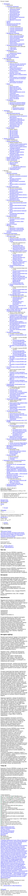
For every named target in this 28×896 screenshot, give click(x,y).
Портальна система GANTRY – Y (15, 476)
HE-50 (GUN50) (14, 133)
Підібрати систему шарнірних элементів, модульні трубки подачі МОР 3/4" (18, 381)
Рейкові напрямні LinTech (13, 158)
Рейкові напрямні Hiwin (13, 141)
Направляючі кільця (15, 41)
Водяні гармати (10, 128)
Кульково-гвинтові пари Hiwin (14, 157)
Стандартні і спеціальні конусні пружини (14, 854)
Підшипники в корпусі (18, 107)
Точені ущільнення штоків (16, 37)
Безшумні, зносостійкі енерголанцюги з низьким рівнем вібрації (18, 74)
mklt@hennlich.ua (9, 547)
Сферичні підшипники (18, 109)
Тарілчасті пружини (12, 224)
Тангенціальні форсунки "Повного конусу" (19, 258)
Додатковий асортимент (13, 57)
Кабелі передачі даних (15, 87)
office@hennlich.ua (17, 885)
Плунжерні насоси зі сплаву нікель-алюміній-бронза (20, 431)
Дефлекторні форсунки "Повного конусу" (18, 263)
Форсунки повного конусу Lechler (18, 250)
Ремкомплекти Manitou (15, 53)
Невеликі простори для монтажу (18, 63)
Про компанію (4, 833)
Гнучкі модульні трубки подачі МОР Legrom (13, 858)
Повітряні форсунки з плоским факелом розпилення (18, 299)
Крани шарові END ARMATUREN (18, 403)
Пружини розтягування (13, 186)
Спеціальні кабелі (14, 97)
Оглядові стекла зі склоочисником (18, 392)
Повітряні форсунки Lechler (17, 294)
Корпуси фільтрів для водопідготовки (15, 453)
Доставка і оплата (5, 829)
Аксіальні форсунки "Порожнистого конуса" (19, 246)
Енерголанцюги (11, 61)
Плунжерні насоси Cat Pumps (17, 425)
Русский (6, 507)
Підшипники (10, 99)
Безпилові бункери (14, 126)
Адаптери (12, 459)
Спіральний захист (14, 169)
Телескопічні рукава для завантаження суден (16, 124)
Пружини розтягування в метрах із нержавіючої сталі (18, 198)
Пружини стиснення (12, 173)
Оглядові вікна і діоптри (16, 390)
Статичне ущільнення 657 (16, 30)
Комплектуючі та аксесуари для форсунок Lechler (18, 306)
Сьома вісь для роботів (12, 477)
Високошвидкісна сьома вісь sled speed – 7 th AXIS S (18, 481)
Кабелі (8, 83)
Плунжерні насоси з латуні (19, 429)
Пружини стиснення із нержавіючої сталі (15, 179)
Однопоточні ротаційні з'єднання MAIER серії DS (19, 341)
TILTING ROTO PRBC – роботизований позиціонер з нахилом (17, 474)
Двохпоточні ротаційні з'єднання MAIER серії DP (19, 354)
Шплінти (9, 225)
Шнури (8, 22)
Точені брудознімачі (15, 38)
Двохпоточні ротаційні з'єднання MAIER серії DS (19, 343)
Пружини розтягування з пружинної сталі (16, 190)
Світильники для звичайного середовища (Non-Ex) (17, 394)
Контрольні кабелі (14, 86)
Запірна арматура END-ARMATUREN (16, 398)
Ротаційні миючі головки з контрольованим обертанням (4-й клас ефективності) (18, 323)
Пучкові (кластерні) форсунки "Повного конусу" (20, 260)
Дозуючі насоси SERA (12, 411)
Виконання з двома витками (17, 229)
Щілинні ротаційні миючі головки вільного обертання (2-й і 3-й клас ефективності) (18, 319)
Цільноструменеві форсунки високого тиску (20, 292)
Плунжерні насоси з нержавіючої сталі (18, 434)
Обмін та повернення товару (8, 828)
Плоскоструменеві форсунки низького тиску (20, 271)
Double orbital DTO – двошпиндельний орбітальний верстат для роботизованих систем (17, 471)
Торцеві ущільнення (12, 54)
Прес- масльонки (11, 55)
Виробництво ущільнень (13, 33)
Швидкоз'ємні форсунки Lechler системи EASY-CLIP (20, 276)
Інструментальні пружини (13, 200)
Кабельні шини (13, 90)
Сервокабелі (13, 93)
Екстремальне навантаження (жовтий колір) (17, 214)
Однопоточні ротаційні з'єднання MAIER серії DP (19, 351)
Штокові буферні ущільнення (17, 17)
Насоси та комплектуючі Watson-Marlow (17, 439)
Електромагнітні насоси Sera (17, 413)
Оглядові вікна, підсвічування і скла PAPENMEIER (12, 859)
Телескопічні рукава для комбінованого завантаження (17, 119)
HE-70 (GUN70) (14, 134)
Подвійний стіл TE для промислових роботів (13, 867)
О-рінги (9, 21)
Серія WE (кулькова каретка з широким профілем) (17, 150)
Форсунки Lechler (11, 236)
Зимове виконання (14, 137)
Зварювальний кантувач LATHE (15, 484)
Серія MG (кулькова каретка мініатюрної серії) (17, 152)
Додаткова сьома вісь (15, 483)
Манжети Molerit (14, 162)
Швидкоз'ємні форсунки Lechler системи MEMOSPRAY (19, 280)
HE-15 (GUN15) (14, 130)
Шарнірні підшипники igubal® (17, 103)
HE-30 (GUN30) (14, 132)
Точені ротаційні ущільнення (17, 43)
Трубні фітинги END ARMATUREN (15, 405)
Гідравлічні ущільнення (13, 6)
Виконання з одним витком (17, 228)
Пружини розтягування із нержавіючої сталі (16, 192)
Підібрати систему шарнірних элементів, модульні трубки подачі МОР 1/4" (18, 373)
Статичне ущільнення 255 (16, 29)
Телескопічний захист (15, 168)
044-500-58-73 (4, 517)
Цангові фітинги (14, 457)
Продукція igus (7, 58)
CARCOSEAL (13, 49)
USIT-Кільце (13, 31)
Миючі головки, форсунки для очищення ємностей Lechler (14, 310)
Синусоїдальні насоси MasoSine (18, 444)
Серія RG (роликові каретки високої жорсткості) (17, 155)
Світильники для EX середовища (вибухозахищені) (18, 397)
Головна (6, 522)
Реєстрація (5, 501)
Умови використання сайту (7, 826)
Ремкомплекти (10, 50)
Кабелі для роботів (14, 98)
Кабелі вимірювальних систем (17, 91)
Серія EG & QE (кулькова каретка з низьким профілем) (18, 147)
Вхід (2, 501)
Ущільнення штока (14, 15)
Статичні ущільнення (12, 25)
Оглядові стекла (14, 389)
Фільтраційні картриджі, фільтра (18, 451)
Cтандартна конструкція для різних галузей (17, 66)
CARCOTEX (13, 47)
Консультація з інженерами (7, 830)
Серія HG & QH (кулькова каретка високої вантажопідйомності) (18, 144)
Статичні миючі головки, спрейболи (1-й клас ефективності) (18, 315)
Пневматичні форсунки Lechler (17, 238)
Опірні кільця (13, 42)
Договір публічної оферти (7, 832)
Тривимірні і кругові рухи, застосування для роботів (16, 82)
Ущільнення (7, 3)
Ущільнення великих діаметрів (14, 45)
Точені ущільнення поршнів (17, 35)
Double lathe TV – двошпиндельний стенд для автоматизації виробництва (16, 467)
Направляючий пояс (15, 14)
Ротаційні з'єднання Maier (13, 332)
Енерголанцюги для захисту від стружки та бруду (18, 71)
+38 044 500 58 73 (7, 885)
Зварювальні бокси (11, 485)
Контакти (3, 500)
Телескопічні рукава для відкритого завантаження (16, 122)
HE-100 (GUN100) (14, 136)
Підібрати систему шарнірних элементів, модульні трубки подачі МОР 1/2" (18, 377)
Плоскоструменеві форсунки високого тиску (20, 274)
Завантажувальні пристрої (13, 113)
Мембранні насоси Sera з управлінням (16, 418)
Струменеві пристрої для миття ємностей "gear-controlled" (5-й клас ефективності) (18, 327)
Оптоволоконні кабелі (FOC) (17, 95)
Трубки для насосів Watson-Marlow (18, 443)
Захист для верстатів (12, 160)
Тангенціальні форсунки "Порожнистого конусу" (19, 248)
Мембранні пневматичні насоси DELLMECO (12, 865)
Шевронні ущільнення (15, 19)
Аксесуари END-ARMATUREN (18, 409)
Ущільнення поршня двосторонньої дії (15, 9)
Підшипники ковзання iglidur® (17, 102)
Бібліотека (3, 834)
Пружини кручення (12, 216)
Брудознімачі (13, 18)
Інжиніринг (7, 110)
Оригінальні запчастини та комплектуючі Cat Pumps (16, 437)
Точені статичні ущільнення (17, 39)
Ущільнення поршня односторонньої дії (15, 12)
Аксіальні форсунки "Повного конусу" (18, 255)
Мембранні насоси (14, 416)
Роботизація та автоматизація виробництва (15, 460)
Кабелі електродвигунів (16, 89)
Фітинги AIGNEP (11, 455)
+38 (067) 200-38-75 (8, 545)
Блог (7, 500)
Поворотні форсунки (18, 282)
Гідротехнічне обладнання (10, 233)
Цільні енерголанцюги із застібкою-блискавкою (16, 68)
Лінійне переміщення (9, 138)
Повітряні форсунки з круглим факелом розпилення (18, 303)
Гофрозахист (13, 164)
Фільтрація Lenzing (11, 448)
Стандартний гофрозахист (19, 166)
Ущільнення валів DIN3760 (13, 23)
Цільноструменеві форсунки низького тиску (20, 290)
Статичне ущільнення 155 (16, 27)
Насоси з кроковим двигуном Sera (18, 415)
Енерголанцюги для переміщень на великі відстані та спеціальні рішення (18, 78)
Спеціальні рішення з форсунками (18, 308)
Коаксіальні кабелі (14, 94)
